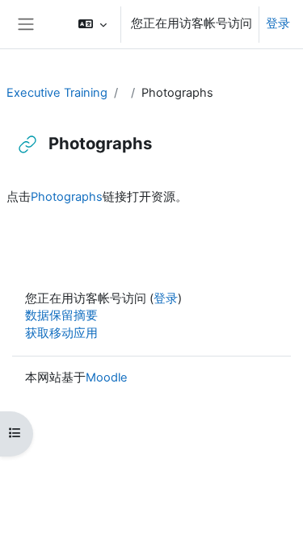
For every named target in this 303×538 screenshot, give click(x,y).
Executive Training (56, 92)
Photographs (67, 197)
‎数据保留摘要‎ (61, 315)
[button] (92, 24)
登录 (278, 23)
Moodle (107, 377)
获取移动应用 (61, 333)
